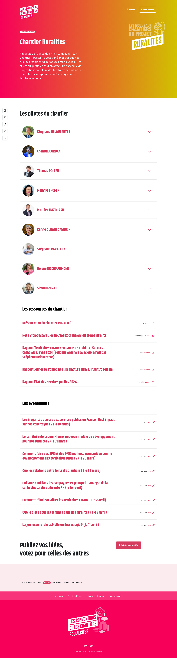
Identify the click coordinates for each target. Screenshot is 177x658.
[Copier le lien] (4, 110)
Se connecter (147, 9)
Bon (39, 583)
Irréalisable (77, 583)
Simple (66, 583)
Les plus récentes (28, 583)
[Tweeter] (4, 124)
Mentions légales (75, 596)
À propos (131, 9)
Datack (85, 651)
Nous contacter (115, 596)
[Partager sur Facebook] (4, 131)
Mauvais (47, 583)
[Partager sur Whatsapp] (4, 138)
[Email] (4, 117)
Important (57, 583)
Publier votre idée (129, 545)
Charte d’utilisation (96, 596)
